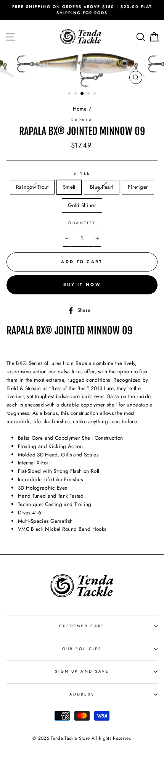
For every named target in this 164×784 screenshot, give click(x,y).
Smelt (69, 187)
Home (80, 108)
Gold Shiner (82, 205)
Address (82, 694)
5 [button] (95, 94)
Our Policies (82, 649)
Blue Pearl (101, 187)
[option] (82, 10)
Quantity (82, 223)
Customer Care (82, 626)
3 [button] (82, 94)
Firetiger (138, 187)
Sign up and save (82, 671)
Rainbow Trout (32, 187)
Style (82, 173)
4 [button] (89, 94)
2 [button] (76, 94)
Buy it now (82, 284)
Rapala (81, 120)
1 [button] (70, 94)
